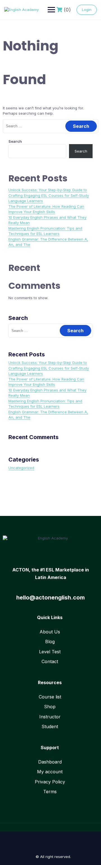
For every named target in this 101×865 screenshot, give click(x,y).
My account (50, 771)
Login (86, 9)
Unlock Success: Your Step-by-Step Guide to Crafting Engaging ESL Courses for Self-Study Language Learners (48, 195)
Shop (50, 706)
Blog (50, 641)
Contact (50, 661)
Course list (50, 697)
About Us (50, 632)
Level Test (50, 651)
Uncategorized (21, 467)
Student (50, 726)
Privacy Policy (50, 782)
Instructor (50, 716)
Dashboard (50, 762)
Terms (50, 791)
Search (15, 141)
